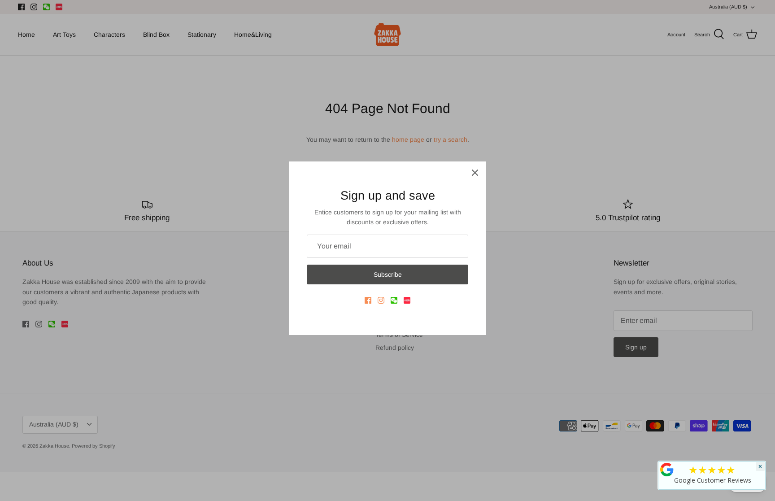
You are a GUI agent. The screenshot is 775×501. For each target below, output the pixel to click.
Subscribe (388, 274)
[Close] (475, 173)
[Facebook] (368, 300)
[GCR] (667, 470)
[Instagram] (381, 300)
